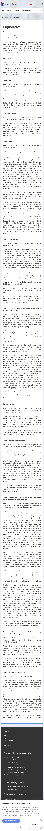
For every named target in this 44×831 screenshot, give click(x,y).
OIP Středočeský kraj (11, 760)
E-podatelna (8, 738)
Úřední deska (8, 740)
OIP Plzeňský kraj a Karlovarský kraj (16, 765)
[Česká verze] (32, 4)
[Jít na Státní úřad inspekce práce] (9, 4)
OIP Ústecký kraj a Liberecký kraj (15, 767)
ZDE (4, 719)
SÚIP (5, 735)
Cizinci (6, 797)
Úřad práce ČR (9, 792)
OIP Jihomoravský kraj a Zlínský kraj (16, 772)
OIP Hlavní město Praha (12, 757)
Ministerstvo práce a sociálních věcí (16, 787)
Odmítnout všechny (11, 827)
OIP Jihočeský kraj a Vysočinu (14, 762)
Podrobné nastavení (35, 824)
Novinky (6, 743)
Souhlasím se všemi (11, 821)
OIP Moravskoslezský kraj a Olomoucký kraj (18, 775)
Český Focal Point (10, 799)
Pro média (7, 745)
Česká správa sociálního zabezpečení (16, 794)
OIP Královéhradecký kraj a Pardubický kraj (18, 770)
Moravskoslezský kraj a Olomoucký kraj (16, 10)
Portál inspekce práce (11, 789)
